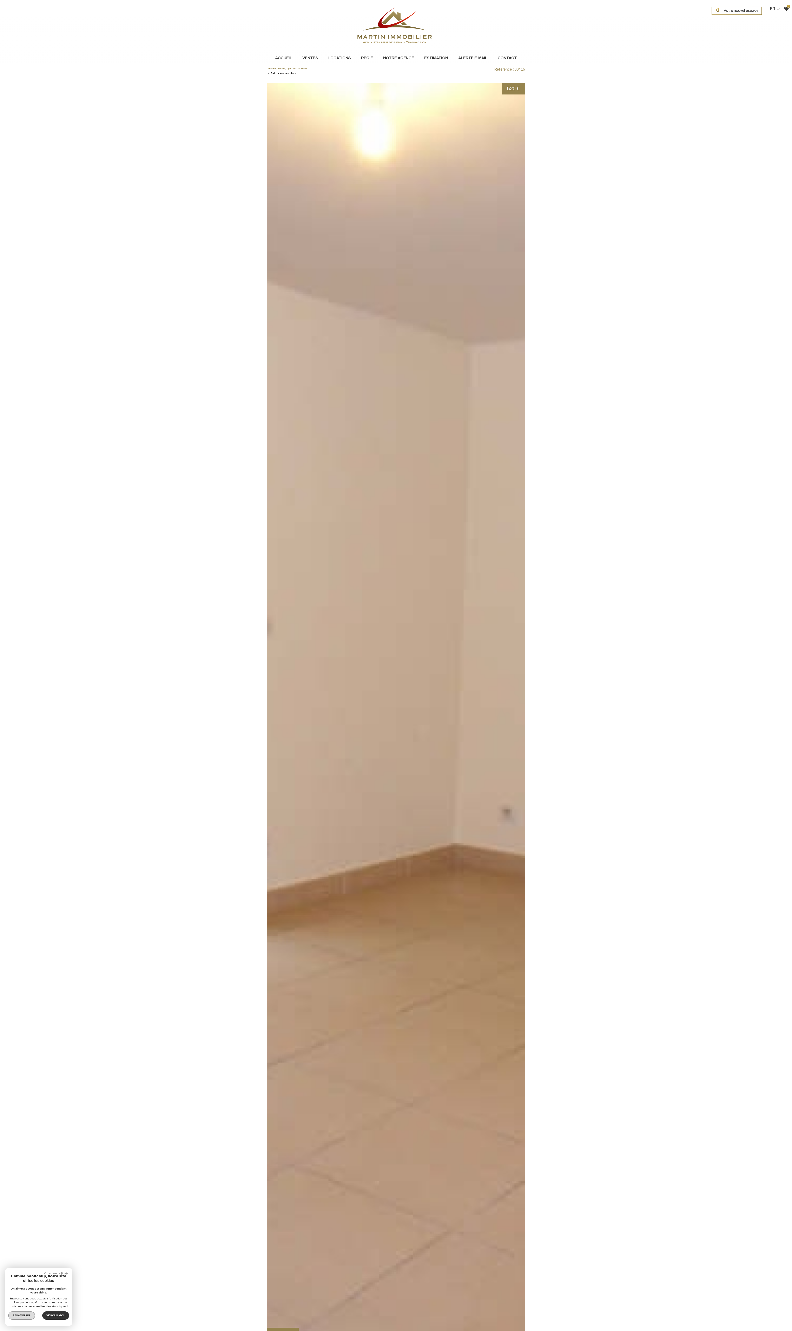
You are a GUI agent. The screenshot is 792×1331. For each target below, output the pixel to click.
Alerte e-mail (472, 58)
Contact (507, 58)
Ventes (310, 58)
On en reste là (54, 1273)
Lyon (289, 68)
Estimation (436, 58)
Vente (281, 68)
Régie (367, 58)
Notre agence (398, 58)
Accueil (283, 58)
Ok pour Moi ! (56, 1315)
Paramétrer (22, 1315)
